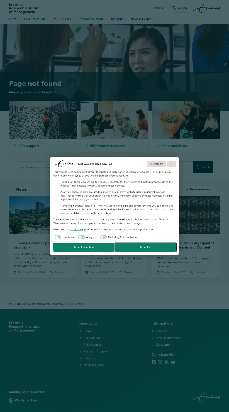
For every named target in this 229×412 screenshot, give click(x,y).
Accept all (145, 247)
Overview (158, 164)
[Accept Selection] (171, 164)
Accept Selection (84, 247)
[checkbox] (64, 237)
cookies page (78, 229)
